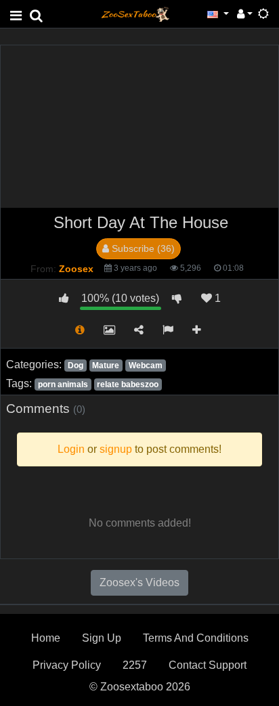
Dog (75, 365)
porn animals (63, 384)
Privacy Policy (67, 665)
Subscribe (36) (142, 248)
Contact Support (207, 665)
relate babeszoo (127, 384)
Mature (105, 365)
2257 (135, 665)
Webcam (146, 365)
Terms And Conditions (196, 638)
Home (45, 638)
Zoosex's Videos (139, 582)
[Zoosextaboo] (135, 13)
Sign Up (101, 638)
